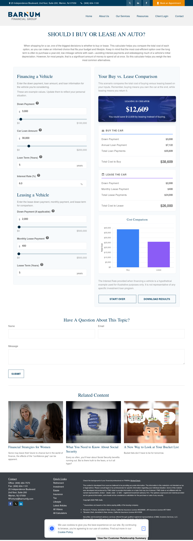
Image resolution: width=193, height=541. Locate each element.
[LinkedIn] (138, 3)
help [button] (37, 103)
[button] (88, 16)
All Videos (58, 509)
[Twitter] (129, 3)
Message (13, 346)
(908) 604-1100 (91, 3)
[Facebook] (146, 3)
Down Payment (28, 103)
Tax (55, 497)
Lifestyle (57, 501)
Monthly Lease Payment (33, 238)
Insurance (58, 494)
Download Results (157, 299)
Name (11, 326)
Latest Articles (60, 505)
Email (101, 326)
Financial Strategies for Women (29, 447)
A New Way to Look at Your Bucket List (151, 447)
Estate (56, 490)
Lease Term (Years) (30, 265)
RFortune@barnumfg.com (20, 498)
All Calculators (60, 512)
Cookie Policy (65, 532)
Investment (58, 486)
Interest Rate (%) (28, 176)
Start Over (117, 299)
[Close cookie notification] (143, 528)
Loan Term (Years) (30, 157)
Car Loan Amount (29, 130)
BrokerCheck (135, 480)
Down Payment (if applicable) (36, 211)
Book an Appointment (170, 3)
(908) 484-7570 (22, 482)
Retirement (58, 482)
